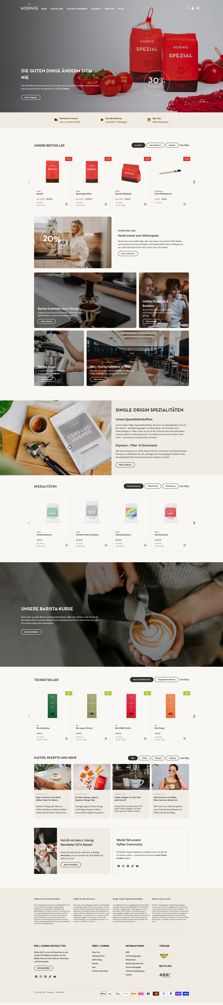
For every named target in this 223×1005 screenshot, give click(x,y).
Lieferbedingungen (133, 956)
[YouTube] (137, 866)
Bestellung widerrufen (135, 963)
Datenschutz (60, 992)
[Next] (195, 519)
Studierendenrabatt (100, 971)
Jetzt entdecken (32, 632)
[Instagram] (123, 866)
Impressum (50, 992)
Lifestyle (172, 758)
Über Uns (96, 952)
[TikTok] (132, 866)
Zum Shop (184, 486)
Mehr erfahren (125, 465)
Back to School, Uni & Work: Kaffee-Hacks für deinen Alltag (48, 800)
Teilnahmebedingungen (135, 971)
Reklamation (131, 960)
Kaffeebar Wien (98, 956)
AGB (127, 952)
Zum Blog (184, 758)
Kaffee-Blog (97, 960)
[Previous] (190, 519)
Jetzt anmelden (43, 968)
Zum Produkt (44, 545)
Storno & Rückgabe (133, 967)
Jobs (93, 967)
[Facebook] (118, 866)
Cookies (129, 975)
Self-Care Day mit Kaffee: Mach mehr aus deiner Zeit (165, 798)
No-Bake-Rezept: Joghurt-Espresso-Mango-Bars (87, 798)
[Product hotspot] (70, 447)
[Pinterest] (127, 866)
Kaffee (144, 758)
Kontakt (95, 963)
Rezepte (158, 758)
